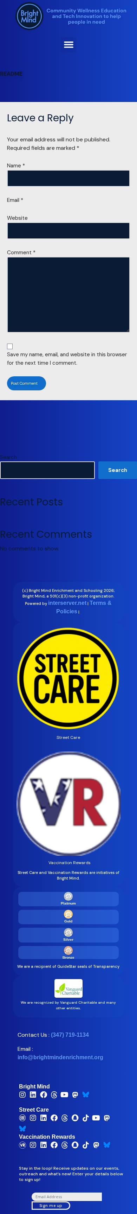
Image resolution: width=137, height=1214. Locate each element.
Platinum (68, 903)
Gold (68, 921)
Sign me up (51, 1205)
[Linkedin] (33, 1094)
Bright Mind (34, 1087)
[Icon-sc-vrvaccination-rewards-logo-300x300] (22, 1145)
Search (8, 457)
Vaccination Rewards (47, 1137)
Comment (21, 252)
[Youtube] (64, 1094)
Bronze (68, 957)
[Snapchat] (75, 1118)
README (11, 73)
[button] (68, 44)
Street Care (34, 1110)
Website (17, 218)
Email (15, 200)
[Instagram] (22, 1094)
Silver (68, 939)
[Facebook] (43, 1094)
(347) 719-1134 (70, 1035)
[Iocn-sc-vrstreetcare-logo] (22, 1118)
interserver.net (67, 603)
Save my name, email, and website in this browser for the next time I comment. (67, 358)
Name (16, 165)
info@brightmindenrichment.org (60, 1057)
